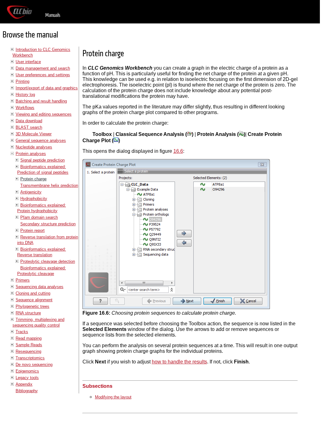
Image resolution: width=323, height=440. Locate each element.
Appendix (24, 384)
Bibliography (27, 390)
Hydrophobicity (33, 198)
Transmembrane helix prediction (49, 185)
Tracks (22, 331)
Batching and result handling (41, 101)
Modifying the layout (113, 397)
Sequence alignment (34, 300)
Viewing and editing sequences (44, 114)
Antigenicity (31, 192)
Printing (22, 81)
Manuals (52, 15)
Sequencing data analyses (39, 286)
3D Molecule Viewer (34, 134)
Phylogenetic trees (32, 306)
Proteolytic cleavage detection (47, 261)
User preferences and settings (43, 74)
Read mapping (29, 338)
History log (25, 94)
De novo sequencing (34, 364)
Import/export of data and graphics (47, 88)
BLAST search (29, 127)
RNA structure (28, 313)
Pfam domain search (39, 217)
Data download (29, 120)
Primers (23, 280)
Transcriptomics (30, 358)
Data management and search (43, 68)
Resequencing (28, 351)
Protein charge (33, 179)
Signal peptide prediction (42, 160)
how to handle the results (179, 361)
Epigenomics (27, 371)
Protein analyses (31, 153)
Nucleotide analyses (34, 147)
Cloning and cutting (33, 293)
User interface (28, 61)
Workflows (25, 107)
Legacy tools (27, 377)
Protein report (32, 230)
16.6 (178, 151)
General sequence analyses (41, 140)
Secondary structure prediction (48, 224)
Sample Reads (29, 344)
